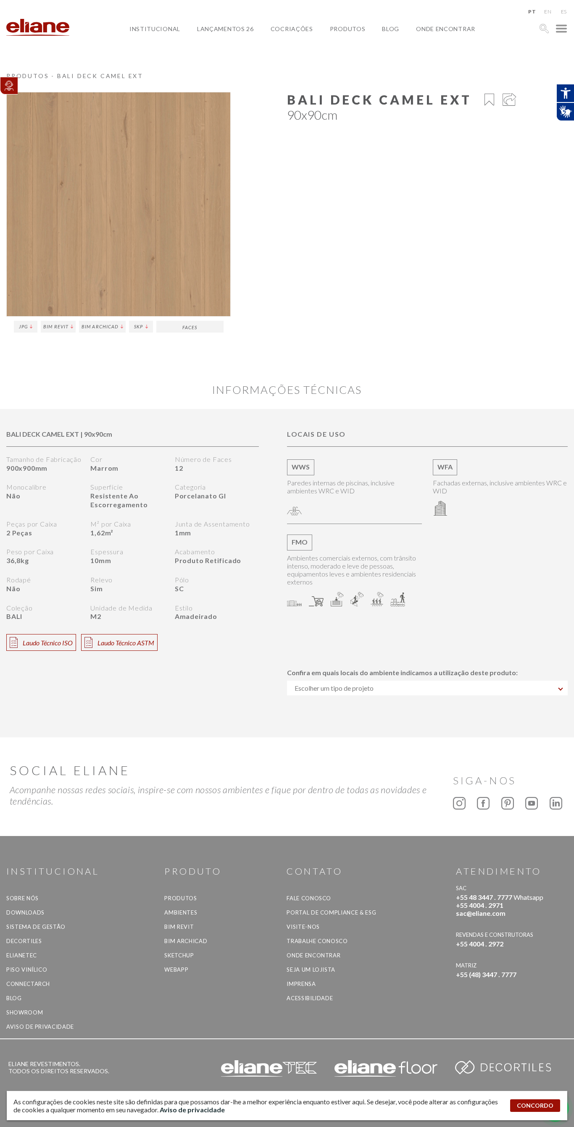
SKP (138, 326)
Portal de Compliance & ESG (331, 912)
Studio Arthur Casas (313, 67)
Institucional (154, 28)
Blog (390, 28)
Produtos (348, 28)
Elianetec (21, 955)
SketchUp (179, 955)
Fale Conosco (309, 898)
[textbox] (427, 688)
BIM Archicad (100, 326)
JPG (23, 326)
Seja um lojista (311, 969)
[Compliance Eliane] (9, 85)
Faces (189, 327)
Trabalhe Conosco (317, 941)
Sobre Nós (22, 898)
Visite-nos (303, 926)
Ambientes (180, 912)
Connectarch (28, 983)
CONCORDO (535, 1105)
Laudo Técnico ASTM (125, 643)
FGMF (286, 57)
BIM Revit (55, 326)
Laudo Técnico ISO (48, 643)
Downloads (25, 912)
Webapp (176, 969)
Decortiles (24, 941)
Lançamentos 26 (225, 28)
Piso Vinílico (26, 969)
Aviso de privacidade (40, 1026)
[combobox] (427, 688)
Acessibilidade (310, 998)
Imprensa (301, 983)
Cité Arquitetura (307, 48)
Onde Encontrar (445, 28)
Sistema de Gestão (36, 926)
